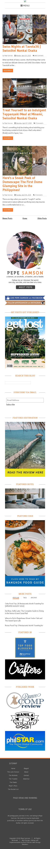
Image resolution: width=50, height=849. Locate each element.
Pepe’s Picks (13, 786)
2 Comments (39, 195)
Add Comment (39, 56)
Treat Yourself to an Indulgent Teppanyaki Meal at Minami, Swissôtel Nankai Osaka (24, 114)
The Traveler (13, 779)
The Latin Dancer (13, 772)
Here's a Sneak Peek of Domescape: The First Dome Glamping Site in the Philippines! (22, 184)
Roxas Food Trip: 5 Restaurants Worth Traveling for (24, 625)
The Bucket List (13, 789)
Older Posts (42, 218)
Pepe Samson (8, 56)
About (26, 772)
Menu (26, 5)
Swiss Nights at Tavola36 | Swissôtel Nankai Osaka (22, 49)
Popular (16, 598)
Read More (7, 70)
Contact (26, 775)
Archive (34, 598)
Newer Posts (7, 218)
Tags (25, 598)
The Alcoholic (13, 775)
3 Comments (39, 123)
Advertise (26, 779)
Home (25, 218)
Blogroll (26, 768)
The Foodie (13, 782)
